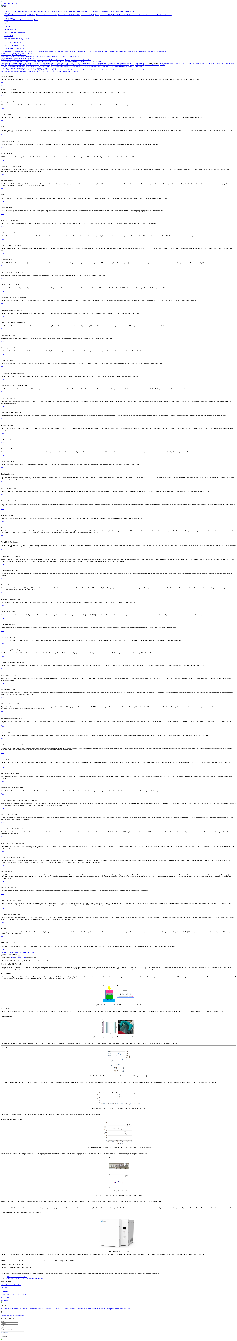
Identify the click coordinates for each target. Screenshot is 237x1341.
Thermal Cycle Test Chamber (41, 65)
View (2, 82)
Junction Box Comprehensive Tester (116, 66)
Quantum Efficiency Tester (8, 53)
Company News (33, 20)
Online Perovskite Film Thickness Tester (113, 70)
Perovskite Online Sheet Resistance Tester (89, 70)
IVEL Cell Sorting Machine (92, 61)
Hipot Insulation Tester (198, 63)
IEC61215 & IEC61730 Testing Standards (65, 11)
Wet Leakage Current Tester (23, 63)
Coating (55, 15)
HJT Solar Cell (8, 11)
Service (6, 16)
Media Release (23, 20)
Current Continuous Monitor (105, 63)
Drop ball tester (131, 66)
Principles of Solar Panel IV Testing (17, 1277)
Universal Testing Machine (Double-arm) (37, 66)
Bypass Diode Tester (141, 63)
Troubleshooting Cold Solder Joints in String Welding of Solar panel (25, 1278)
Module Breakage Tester (127, 65)
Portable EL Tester (6, 71)
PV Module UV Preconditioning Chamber (57, 63)
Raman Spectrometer (61, 56)
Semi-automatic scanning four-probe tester (13, 68)
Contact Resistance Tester (8, 60)
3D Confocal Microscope (19, 55)
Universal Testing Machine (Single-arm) (12, 66)
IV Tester (139, 66)
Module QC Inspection (112, 15)
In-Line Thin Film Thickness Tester (44, 56)
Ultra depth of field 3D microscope (26, 60)
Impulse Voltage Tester (184, 63)
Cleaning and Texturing (29, 15)
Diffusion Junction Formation (44, 15)
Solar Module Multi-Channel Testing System (44, 71)
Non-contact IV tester (7, 61)
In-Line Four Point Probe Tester (10, 56)
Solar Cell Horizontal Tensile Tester (81, 60)
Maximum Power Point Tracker (46, 68)
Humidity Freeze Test (26, 65)
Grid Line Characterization (65, 15)
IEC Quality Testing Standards (97, 15)
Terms (22, 1315)
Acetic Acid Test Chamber (72, 66)
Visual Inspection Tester (8, 63)
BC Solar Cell (49, 11)
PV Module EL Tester (38, 63)
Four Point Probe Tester (27, 56)
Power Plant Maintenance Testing (104, 11)
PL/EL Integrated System (24, 53)
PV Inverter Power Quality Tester (68, 71)
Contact (6, 23)
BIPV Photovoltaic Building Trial (124, 11)
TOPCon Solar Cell (19, 11)
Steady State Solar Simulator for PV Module (83, 63)
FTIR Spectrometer (73, 56)
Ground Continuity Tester (213, 63)
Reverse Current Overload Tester (168, 63)
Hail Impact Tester (94, 65)
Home (13, 957)
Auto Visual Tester (42, 60)
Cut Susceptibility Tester (142, 65)
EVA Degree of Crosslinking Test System (93, 66)
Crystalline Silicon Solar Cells (13, 15)
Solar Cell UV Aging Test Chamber (49, 61)
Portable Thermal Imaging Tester (21, 71)
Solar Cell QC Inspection (80, 15)
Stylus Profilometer (31, 68)
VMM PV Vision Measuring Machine (59, 60)
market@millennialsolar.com (9, 3)
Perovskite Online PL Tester (68, 70)
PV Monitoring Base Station (86, 11)
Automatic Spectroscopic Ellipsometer (23, 58)
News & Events (9, 18)
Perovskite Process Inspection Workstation (138, 70)
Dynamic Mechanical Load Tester (61, 65)
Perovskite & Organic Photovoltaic (35, 11)
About (6, 21)
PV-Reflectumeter (6, 55)
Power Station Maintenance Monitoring (160, 15)
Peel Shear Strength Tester (157, 65)
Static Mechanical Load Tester (80, 65)
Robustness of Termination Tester (110, 65)
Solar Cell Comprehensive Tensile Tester (72, 61)
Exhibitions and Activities (11, 20)
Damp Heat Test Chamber (12, 65)
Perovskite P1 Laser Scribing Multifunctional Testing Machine (41, 70)
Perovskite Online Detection (140, 15)
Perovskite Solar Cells (125, 15)
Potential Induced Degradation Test (124, 63)
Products (7, 13)
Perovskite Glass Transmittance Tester (12, 70)
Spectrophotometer (6, 58)
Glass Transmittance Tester (57, 66)
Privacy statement (15, 1315)
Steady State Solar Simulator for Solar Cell (26, 61)
